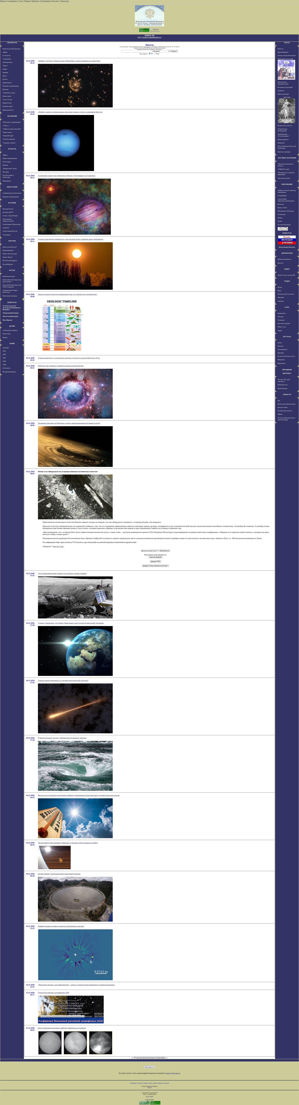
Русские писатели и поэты (286, 356)
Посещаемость (282, 349)
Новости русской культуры (11, 49)
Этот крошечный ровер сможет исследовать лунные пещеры (62, 573)
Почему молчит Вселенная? (287, 55)
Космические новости (285, 125)
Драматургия (7, 82)
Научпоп (280, 263)
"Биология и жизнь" (284, 178)
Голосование (45, 1)
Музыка (5, 165)
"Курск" (5, 66)
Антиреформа (282, 195)
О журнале (281, 320)
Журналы (281, 353)
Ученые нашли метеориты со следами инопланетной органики (63, 680)
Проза (5, 76)
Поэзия (5, 79)
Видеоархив (7, 181)
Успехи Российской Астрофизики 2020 (53, 993)
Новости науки (282, 407)
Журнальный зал (8, 110)
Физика (280, 218)
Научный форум (8, 250)
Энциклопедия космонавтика (282, 130)
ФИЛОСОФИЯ (12, 187)
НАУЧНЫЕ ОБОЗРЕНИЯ (287, 158)
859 (160, 1058)
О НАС (287, 307)
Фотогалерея (7, 162)
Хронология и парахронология (8, 220)
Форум (5, 337)
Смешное (281, 301)
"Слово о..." (6, 125)
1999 (4, 364)
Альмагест (6, 228)
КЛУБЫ (12, 270)
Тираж (280, 330)
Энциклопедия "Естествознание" (283, 135)
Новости (35, 1)
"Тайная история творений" (12, 129)
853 (141, 1058)
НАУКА (287, 43)
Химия (280, 221)
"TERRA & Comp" (283, 169)
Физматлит (281, 143)
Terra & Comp (58, 546)
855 (148, 1058)
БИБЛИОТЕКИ (287, 253)
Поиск (280, 343)
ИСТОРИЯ (12, 203)
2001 (4, 358)
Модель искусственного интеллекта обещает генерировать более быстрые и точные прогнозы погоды (79, 795)
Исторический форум (10, 260)
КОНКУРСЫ (12, 302)
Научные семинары (284, 152)
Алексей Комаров (152, 1094)
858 (157, 1058)
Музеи (280, 287)
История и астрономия (285, 87)
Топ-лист (55, 1)
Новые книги (7, 96)
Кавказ (5, 69)
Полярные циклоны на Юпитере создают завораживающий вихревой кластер (69, 423)
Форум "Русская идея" (10, 254)
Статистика (160, 1083)
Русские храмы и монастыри (8, 176)
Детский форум (8, 264)
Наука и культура (283, 94)
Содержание (12, 1)
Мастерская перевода (10, 296)
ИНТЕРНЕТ (287, 373)
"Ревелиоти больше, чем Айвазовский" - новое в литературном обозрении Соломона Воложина (76, 985)
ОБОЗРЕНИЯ (12, 116)
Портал (3, 1)
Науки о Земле (282, 207)
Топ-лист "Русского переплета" (284, 380)
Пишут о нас (282, 327)
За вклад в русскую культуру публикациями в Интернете (12, 307)
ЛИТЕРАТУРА (12, 43)
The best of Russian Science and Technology (286, 419)
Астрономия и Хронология (11, 224)
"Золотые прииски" (9, 139)
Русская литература (284, 224)
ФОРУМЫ (12, 241)
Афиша (5, 52)
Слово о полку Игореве (10, 216)
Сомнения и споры (9, 93)
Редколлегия (282, 313)
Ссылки (155, 1083)
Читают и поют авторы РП (286, 275)
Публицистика (7, 62)
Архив (150, 1083)
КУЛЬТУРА (12, 149)
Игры (279, 290)
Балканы (5, 72)
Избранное (281, 359)
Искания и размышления (11, 86)
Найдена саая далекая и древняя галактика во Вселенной (60, 366)
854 (144, 1058)
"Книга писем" (7, 132)
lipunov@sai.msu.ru (173, 1073)
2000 (4, 361)
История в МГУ (8, 212)
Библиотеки (281, 363)
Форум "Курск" (8, 257)
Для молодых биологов (287, 247)
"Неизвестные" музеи (10, 168)
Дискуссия (64, 1)
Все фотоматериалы (9, 372)
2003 (4, 351)
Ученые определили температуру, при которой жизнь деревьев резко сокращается (70, 239)
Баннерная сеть (283, 385)
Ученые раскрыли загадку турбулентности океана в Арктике (62, 738)
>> (167, 1058)
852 (138, 1058)
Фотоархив (6, 368)
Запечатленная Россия (10, 231)
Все (279, 400)
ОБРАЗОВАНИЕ (287, 184)
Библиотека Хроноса (284, 259)
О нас (20, 1)
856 (151, 1058)
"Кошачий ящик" (8, 136)
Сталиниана (7, 235)
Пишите (27, 1)
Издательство (7, 103)
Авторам (280, 317)
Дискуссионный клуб (10, 247)
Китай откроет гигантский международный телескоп (59, 874)
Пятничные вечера (9, 276)
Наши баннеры (282, 388)
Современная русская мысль (12, 193)
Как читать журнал (284, 323)
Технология (281, 214)
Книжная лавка (7, 106)
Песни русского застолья (286, 294)
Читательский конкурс (10, 316)
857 (154, 1058)
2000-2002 (286, 97)
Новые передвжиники (10, 158)
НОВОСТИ (287, 394)
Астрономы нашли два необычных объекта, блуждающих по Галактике (66, 176)
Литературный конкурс (11, 313)
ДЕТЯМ (12, 326)
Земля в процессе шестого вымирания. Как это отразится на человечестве (67, 294)
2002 (4, 354)
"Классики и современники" (12, 122)
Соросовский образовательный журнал (286, 200)
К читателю (6, 55)
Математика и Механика (286, 211)
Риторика (6, 172)
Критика (5, 89)
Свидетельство (146, 46)
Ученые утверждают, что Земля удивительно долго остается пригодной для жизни (71, 623)
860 (163, 1058)
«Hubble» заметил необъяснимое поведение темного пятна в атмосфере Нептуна (70, 112)
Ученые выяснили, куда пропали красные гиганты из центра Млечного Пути (69, 358)
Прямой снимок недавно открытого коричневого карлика (61, 926)
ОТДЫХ (287, 281)
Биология (281, 204)
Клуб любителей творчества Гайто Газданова (12, 286)
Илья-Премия (7, 320)
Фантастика (6, 334)
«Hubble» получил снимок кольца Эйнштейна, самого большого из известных (69, 61)
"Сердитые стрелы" (9, 143)
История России (8, 209)
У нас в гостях (7, 99)
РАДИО (287, 269)
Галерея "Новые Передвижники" (150, 1086)
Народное (281, 297)
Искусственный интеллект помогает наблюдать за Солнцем (62, 1028)
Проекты (280, 346)
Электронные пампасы (10, 330)
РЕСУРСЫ (287, 336)
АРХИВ (12, 343)
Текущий (6, 348)
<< (132, 1058)
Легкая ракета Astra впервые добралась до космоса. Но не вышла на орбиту (68, 843)
